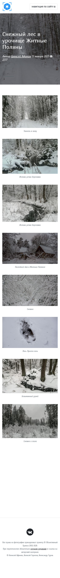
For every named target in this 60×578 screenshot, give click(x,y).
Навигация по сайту (43, 6)
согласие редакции (38, 549)
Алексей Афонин (21, 56)
